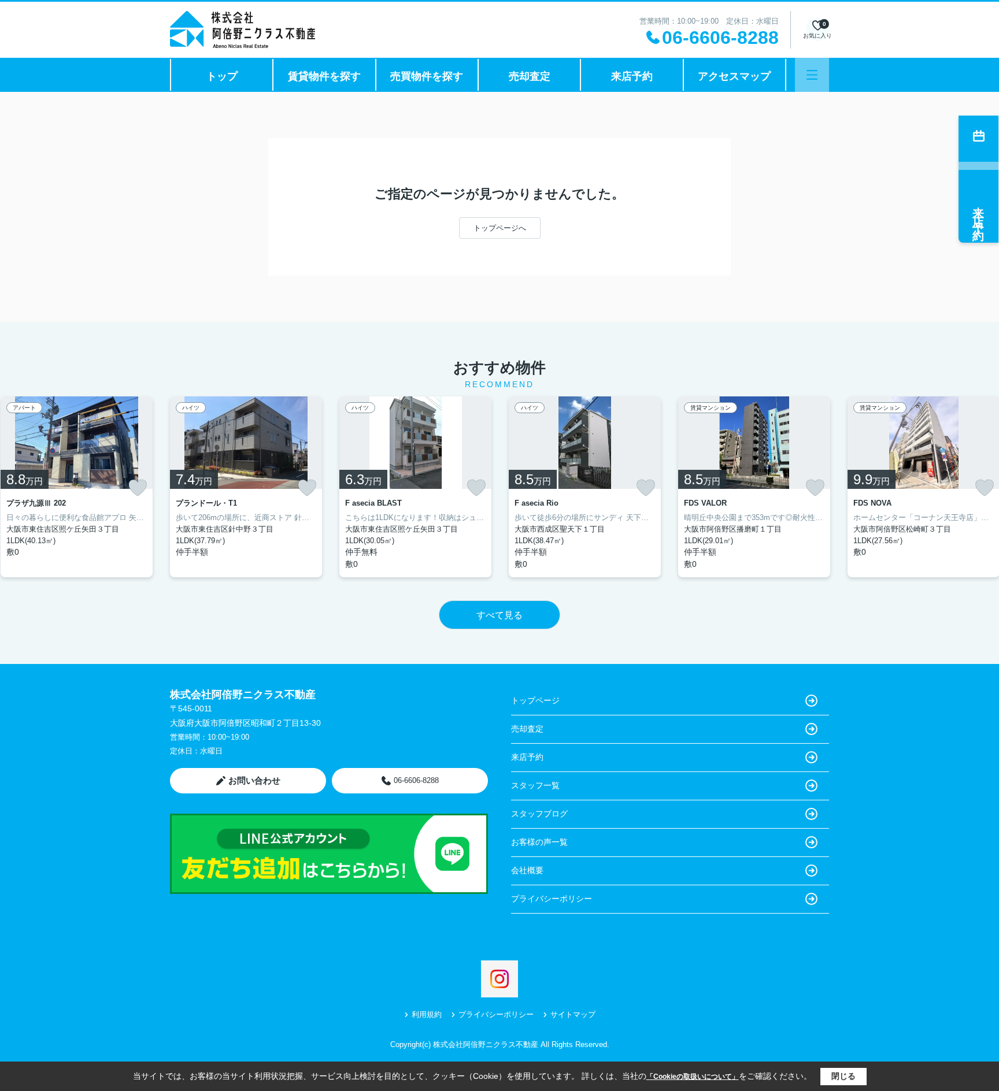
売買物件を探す (426, 76)
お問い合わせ (254, 780)
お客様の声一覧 (539, 842)
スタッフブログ (539, 813)
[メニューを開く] (812, 75)
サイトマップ (572, 1014)
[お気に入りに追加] (137, 487)
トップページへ (499, 228)
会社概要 (527, 870)
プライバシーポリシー (551, 898)
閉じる (843, 1076)
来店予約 (632, 76)
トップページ (535, 700)
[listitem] (246, 486)
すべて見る (499, 615)
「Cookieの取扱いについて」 (692, 1077)
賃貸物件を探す (324, 76)
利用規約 (427, 1014)
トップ (222, 76)
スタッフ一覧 (535, 785)
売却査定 (529, 76)
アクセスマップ (734, 76)
